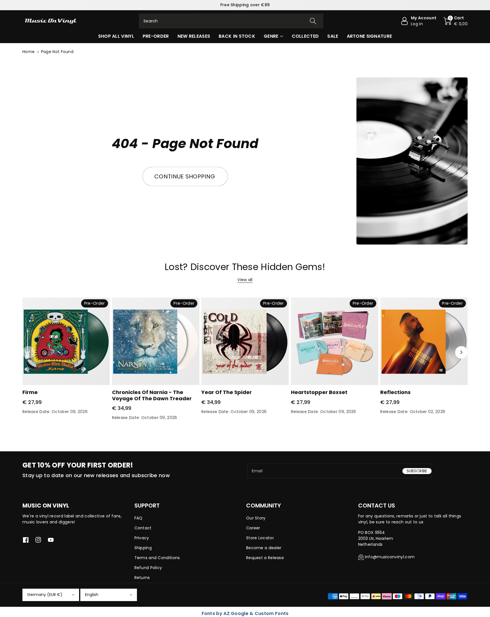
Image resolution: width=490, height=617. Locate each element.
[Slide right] (461, 352)
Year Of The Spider (226, 392)
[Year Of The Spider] (245, 341)
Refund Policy (148, 567)
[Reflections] (424, 341)
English (91, 594)
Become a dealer (264, 548)
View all (244, 280)
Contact (143, 528)
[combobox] (231, 21)
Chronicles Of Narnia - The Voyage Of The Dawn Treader (152, 395)
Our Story (256, 518)
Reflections (395, 392)
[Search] (313, 21)
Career (253, 528)
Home (28, 51)
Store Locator (260, 538)
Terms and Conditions (157, 558)
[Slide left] (28, 352)
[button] (455, 21)
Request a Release (265, 558)
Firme (30, 392)
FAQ (138, 518)
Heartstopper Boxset (319, 392)
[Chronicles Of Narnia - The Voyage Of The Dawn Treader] (155, 341)
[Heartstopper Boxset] (334, 341)
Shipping (143, 548)
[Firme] (66, 341)
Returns (142, 577)
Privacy (141, 538)
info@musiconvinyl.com (390, 557)
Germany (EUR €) (44, 594)
